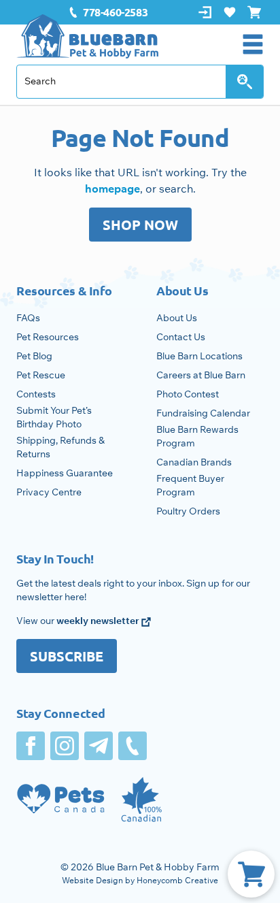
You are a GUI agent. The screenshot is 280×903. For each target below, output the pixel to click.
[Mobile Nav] (253, 44)
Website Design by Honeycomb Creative (140, 880)
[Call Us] (132, 746)
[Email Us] (98, 746)
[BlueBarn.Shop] (87, 36)
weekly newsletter (98, 620)
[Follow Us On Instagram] (64, 746)
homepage (112, 188)
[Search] (244, 81)
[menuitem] (107, 12)
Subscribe (66, 656)
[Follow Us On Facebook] (30, 746)
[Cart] (251, 874)
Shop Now (140, 224)
